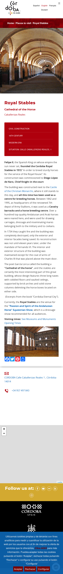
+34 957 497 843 (20, 390)
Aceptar (18, 569)
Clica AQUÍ (41, 548)
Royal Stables (40, 23)
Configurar (43, 569)
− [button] (4, 433)
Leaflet (59, 482)
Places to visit (23, 23)
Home (10, 23)
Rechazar (30, 569)
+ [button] (4, 429)
